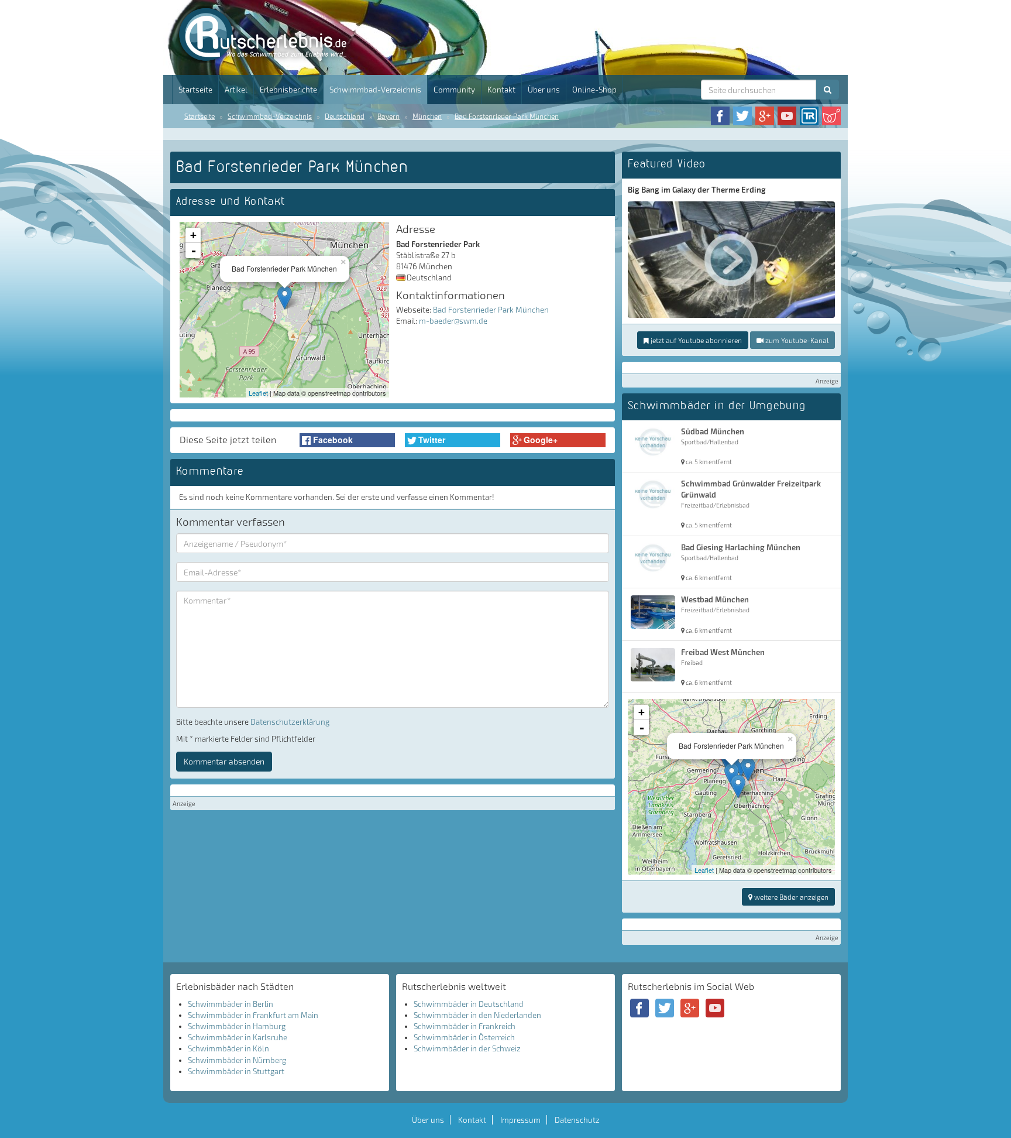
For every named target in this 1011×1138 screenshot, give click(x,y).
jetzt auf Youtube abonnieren (695, 340)
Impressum (520, 1120)
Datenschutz (577, 1120)
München (427, 116)
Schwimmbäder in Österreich (464, 1037)
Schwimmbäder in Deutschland (469, 1004)
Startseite (195, 89)
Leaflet (258, 392)
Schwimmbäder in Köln (228, 1048)
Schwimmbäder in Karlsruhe (237, 1037)
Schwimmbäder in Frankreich (464, 1026)
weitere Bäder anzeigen (790, 897)
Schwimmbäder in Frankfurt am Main (253, 1015)
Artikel (236, 89)
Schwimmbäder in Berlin (230, 1004)
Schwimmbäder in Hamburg (237, 1026)
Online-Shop (594, 89)
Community (454, 89)
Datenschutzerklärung (289, 721)
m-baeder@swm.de (453, 320)
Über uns (544, 89)
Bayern (388, 116)
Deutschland (344, 116)
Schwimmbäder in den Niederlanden (477, 1015)
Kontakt (501, 89)
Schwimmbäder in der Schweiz (467, 1048)
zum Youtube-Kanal (796, 340)
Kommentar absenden (224, 761)
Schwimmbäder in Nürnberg (237, 1060)
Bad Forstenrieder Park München (507, 116)
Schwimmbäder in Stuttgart (236, 1071)
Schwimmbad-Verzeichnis (375, 89)
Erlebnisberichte (288, 89)
